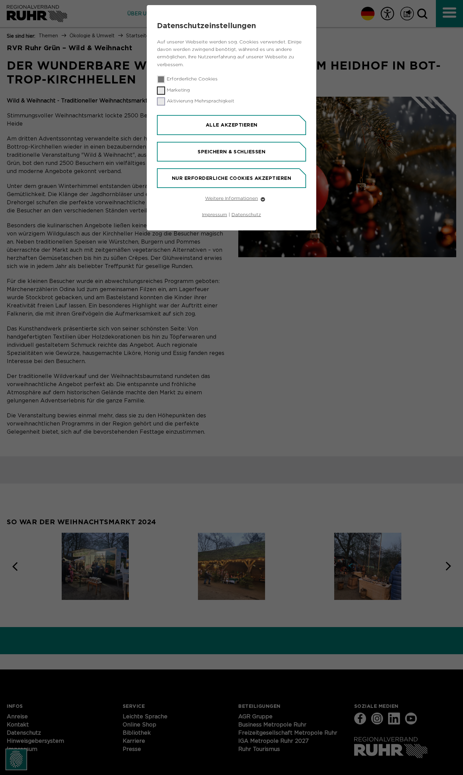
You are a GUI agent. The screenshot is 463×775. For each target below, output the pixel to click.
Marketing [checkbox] (178, 90)
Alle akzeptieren (232, 125)
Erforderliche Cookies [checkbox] (192, 79)
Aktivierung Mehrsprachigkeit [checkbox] (200, 101)
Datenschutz (246, 214)
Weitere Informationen (231, 198)
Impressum (214, 214)
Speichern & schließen (231, 151)
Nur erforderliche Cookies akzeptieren (231, 178)
